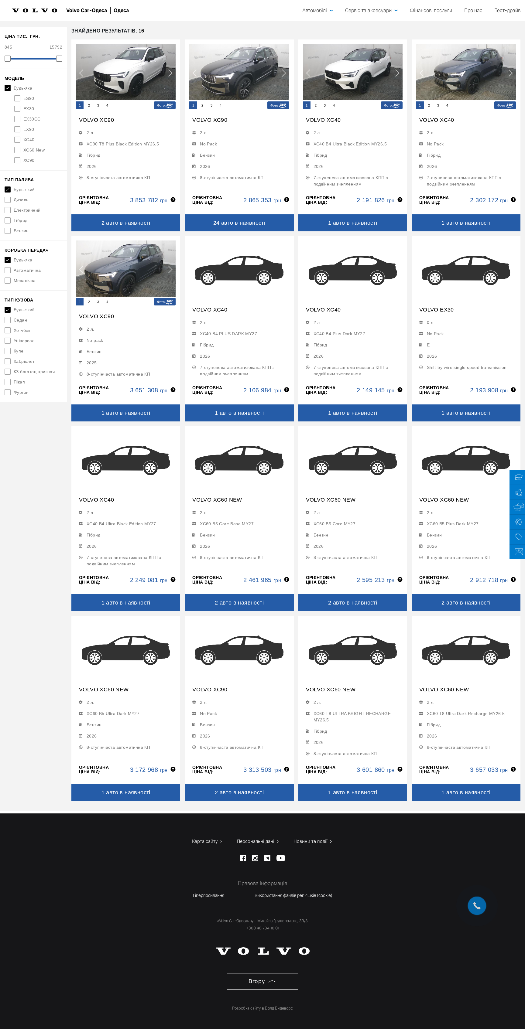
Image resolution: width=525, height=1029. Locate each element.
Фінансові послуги (431, 10)
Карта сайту (205, 841)
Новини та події (311, 841)
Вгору (257, 981)
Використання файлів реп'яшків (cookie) (293, 895)
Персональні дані (256, 841)
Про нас (473, 10)
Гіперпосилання (208, 895)
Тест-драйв (507, 10)
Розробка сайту (246, 1008)
